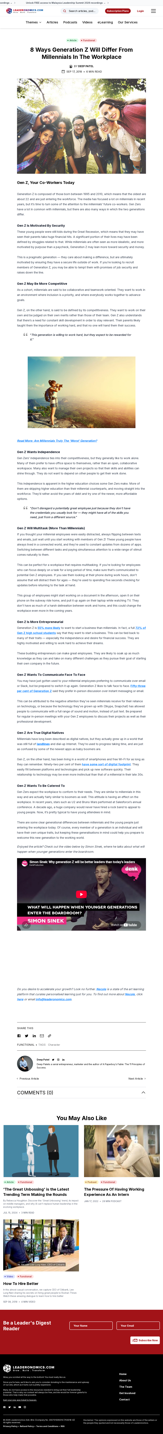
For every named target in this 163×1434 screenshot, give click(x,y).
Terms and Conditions (47, 1426)
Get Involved (127, 1393)
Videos (87, 22)
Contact (124, 1399)
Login (140, 11)
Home (123, 1374)
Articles (52, 22)
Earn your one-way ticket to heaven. (20, 1400)
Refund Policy (27, 1426)
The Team (125, 1386)
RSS (62, 1426)
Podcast (92, 1182)
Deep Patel (86, 66)
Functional (89, 40)
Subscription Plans (118, 11)
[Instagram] (25, 1407)
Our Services (128, 22)
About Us (125, 1380)
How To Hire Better (21, 1283)
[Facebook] (4, 1407)
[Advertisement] (81, 955)
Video (10, 1276)
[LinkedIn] (14, 1407)
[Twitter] (9, 1407)
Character (54, 1044)
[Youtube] (19, 1407)
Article (73, 40)
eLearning (105, 22)
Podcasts (70, 22)
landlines (43, 744)
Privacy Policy (10, 1426)
